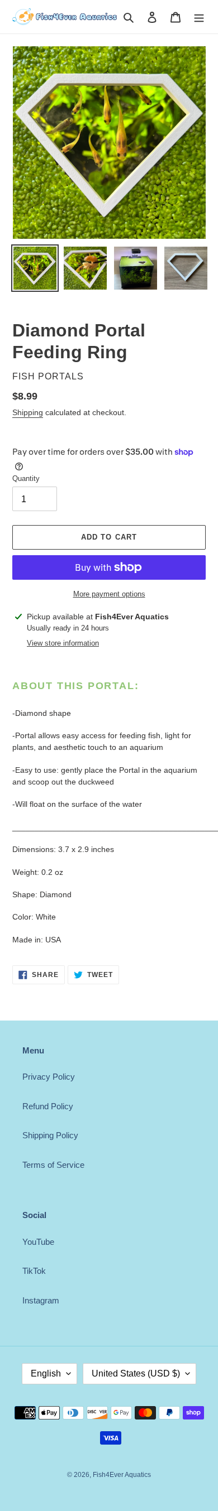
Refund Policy (47, 1106)
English (46, 1373)
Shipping (27, 412)
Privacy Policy (48, 1076)
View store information (63, 643)
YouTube (38, 1242)
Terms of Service (53, 1165)
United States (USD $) (136, 1373)
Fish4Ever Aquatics (122, 1475)
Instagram (40, 1300)
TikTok (34, 1271)
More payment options (109, 594)
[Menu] (199, 17)
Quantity (26, 478)
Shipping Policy (50, 1135)
